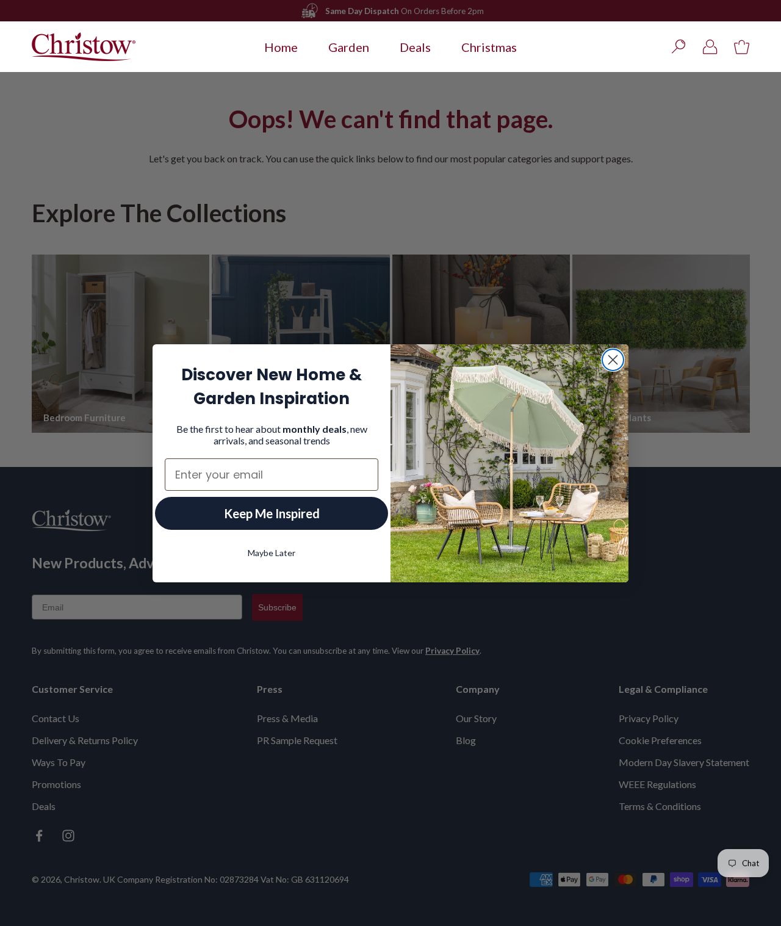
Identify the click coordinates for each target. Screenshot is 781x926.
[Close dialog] (613, 360)
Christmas (489, 47)
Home (281, 47)
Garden (348, 47)
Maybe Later (271, 552)
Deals (415, 47)
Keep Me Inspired (272, 512)
